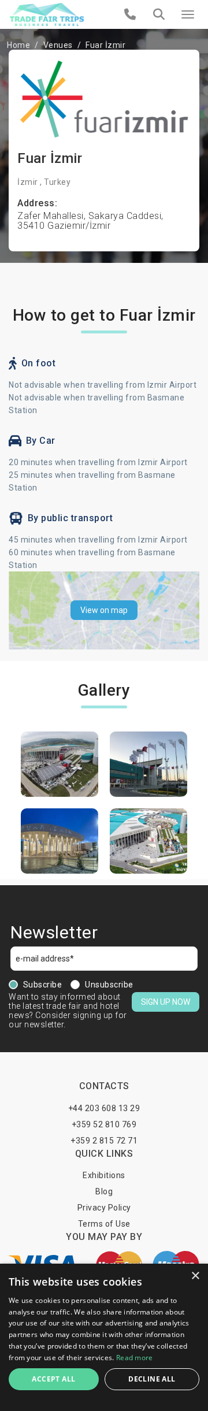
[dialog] (104, 1337)
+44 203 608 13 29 (104, 1108)
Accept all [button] (53, 1379)
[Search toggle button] (159, 14)
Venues (58, 45)
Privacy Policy (104, 1207)
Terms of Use (104, 1223)
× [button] (195, 1276)
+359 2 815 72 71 (104, 1140)
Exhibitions (104, 1175)
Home (18, 45)
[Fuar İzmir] (59, 764)
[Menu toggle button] (187, 14)
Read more (134, 1357)
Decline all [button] (151, 1379)
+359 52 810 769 (104, 1124)
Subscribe (42, 984)
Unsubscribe (109, 984)
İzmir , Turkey (43, 182)
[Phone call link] (130, 14)
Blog (104, 1191)
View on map (104, 610)
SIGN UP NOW (165, 1002)
